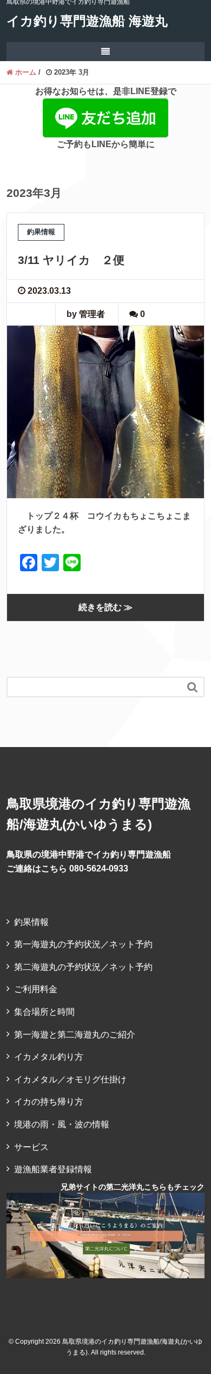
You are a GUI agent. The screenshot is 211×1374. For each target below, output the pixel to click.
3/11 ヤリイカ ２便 (71, 260)
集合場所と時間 (44, 1011)
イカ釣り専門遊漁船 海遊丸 (87, 21)
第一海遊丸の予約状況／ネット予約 (83, 944)
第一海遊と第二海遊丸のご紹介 (74, 1034)
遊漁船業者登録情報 (53, 1169)
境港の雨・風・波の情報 (61, 1124)
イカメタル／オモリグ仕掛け (70, 1079)
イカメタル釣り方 (48, 1056)
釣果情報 (31, 922)
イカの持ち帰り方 (48, 1101)
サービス (31, 1147)
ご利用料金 (35, 989)
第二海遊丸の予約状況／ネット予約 (83, 967)
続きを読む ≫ (105, 607)
